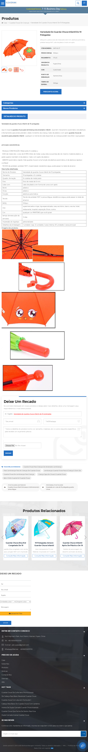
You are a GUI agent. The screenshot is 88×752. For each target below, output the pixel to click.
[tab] (15, 116)
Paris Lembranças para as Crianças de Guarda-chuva (22, 470)
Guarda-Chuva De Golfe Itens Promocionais (17, 692)
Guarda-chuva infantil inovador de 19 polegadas (72, 544)
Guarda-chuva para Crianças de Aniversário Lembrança (42, 467)
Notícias (5, 671)
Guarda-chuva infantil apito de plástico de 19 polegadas (44, 544)
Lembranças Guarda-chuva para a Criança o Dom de (62, 470)
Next (85, 537)
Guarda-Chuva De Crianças (19, 23)
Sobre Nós (5, 664)
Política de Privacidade (76, 745)
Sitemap (5, 678)
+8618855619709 (26, 649)
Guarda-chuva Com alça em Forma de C (16, 700)
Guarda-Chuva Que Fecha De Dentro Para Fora (19, 711)
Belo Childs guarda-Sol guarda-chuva (17, 478)
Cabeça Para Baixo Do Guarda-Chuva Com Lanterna (21, 704)
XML (3, 682)
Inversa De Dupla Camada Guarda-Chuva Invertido (20, 708)
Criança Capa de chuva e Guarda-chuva (52, 474)
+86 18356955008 (14, 641)
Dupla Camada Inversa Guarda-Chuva (15, 715)
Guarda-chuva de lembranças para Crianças (19, 474)
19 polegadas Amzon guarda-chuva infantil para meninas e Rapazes (16, 544)
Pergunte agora (50, 92)
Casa (5, 23)
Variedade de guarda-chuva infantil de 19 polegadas (32, 414)
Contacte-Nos (7, 675)
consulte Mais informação (15, 556)
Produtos (5, 668)
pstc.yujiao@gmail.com (20, 645)
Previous (3, 537)
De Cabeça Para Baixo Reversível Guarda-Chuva (19, 696)
